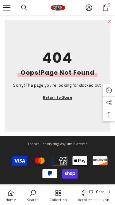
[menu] (6, 7)
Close (109, 21)
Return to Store (57, 97)
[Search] (24, 7)
